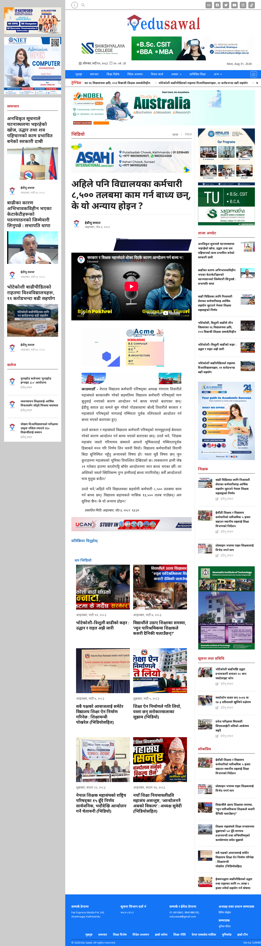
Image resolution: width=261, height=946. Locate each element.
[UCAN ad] (131, 524)
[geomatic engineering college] (226, 608)
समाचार (94, 74)
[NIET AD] (32, 65)
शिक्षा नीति (179, 934)
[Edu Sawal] (163, 30)
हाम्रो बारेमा (161, 934)
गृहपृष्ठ (78, 74)
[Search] (83, 4)
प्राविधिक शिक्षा (198, 74)
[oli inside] (226, 421)
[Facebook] (217, 4)
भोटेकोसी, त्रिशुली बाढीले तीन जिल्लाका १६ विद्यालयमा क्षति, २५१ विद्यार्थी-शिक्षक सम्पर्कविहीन (91, 83)
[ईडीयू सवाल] (76, 223)
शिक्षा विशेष (113, 74)
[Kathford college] (32, 20)
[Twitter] (226, 4)
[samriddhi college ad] (163, 48)
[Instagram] (243, 4)
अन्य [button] (217, 74)
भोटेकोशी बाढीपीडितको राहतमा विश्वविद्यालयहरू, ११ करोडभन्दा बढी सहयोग (198, 83)
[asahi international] (131, 157)
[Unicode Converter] (209, 4)
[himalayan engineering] (226, 156)
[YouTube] (234, 4)
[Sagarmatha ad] (226, 206)
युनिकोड (226, 934)
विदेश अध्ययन (135, 74)
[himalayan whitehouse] (131, 242)
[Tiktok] (251, 4)
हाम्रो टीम (242, 934)
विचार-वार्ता (157, 74)
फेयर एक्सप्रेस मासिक (204, 934)
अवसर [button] (175, 74)
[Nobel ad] (163, 108)
